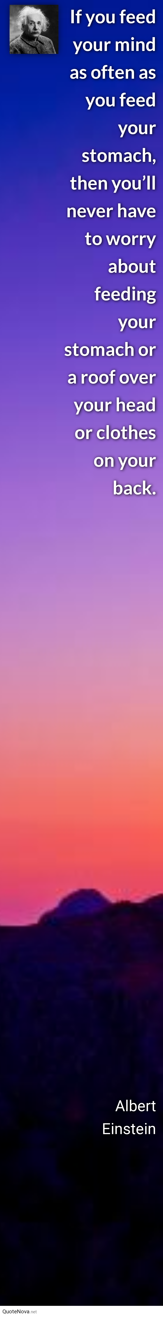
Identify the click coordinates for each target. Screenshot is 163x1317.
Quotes (87, 1311)
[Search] (154, 1311)
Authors (58, 1311)
